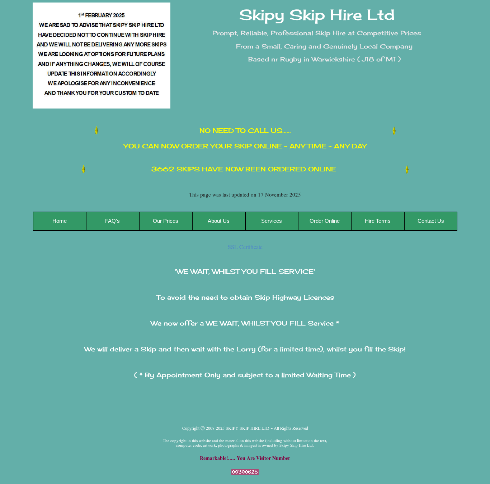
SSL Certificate (245, 246)
